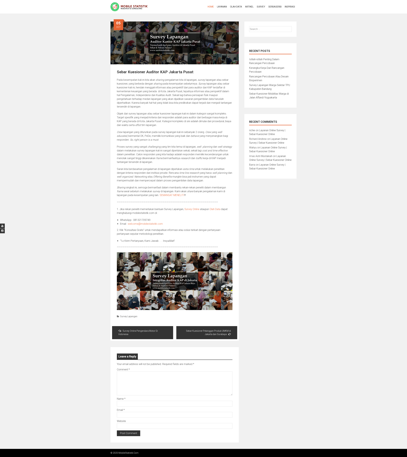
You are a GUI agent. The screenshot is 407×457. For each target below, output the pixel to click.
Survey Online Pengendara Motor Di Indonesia (138, 333)
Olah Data (236, 6)
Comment (123, 369)
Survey (261, 6)
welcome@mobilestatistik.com (145, 223)
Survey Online (191, 209)
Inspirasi (290, 6)
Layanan (222, 6)
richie (252, 130)
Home (211, 6)
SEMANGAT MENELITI (172, 195)
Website (121, 421)
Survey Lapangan (128, 316)
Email (121, 409)
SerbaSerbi (275, 6)
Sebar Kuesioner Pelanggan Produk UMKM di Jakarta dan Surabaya (208, 333)
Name (121, 398)
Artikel (249, 6)
